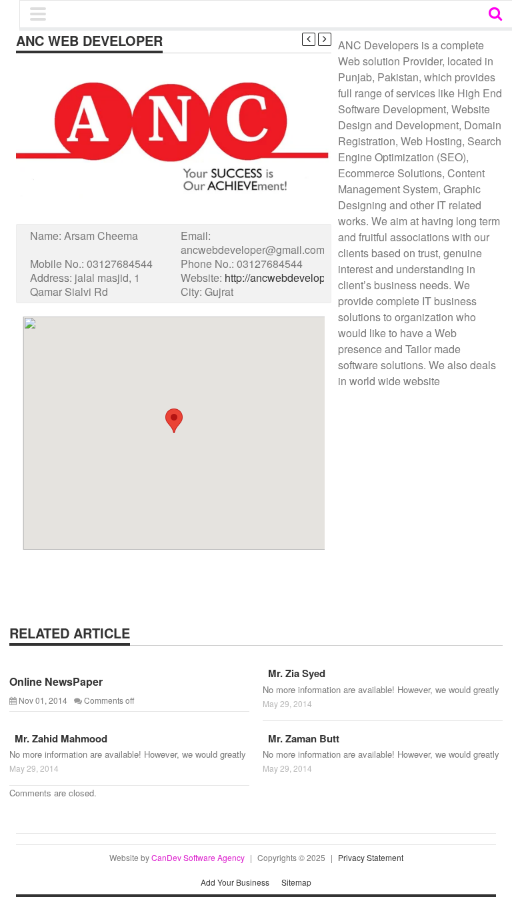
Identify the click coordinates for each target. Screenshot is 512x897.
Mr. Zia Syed (294, 673)
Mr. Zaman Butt (301, 738)
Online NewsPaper (56, 681)
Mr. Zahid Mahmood (58, 738)
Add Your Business (235, 882)
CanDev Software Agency (198, 857)
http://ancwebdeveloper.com (291, 277)
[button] (174, 421)
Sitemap (296, 882)
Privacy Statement (370, 857)
